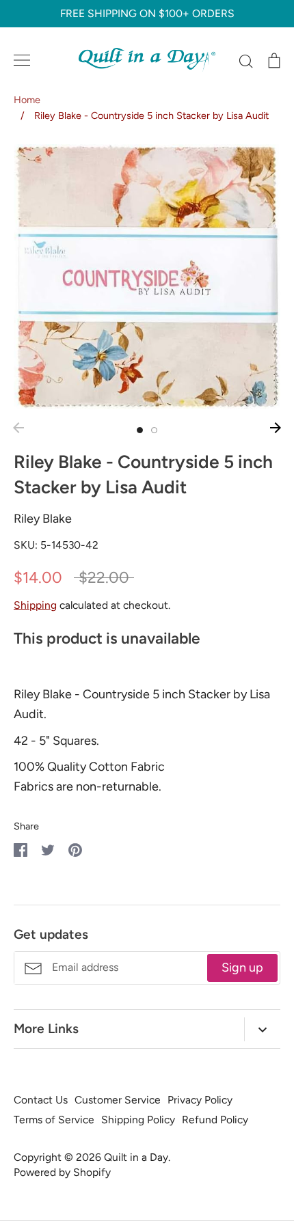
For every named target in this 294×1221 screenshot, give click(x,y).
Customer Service (118, 1099)
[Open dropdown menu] (262, 1029)
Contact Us (41, 1099)
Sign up (242, 967)
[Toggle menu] (22, 60)
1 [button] (140, 430)
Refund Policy (215, 1119)
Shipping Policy (138, 1119)
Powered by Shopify (62, 1172)
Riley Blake (43, 518)
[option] (147, 276)
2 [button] (154, 430)
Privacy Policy (200, 1099)
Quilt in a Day (136, 1157)
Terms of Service (54, 1119)
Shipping (35, 605)
